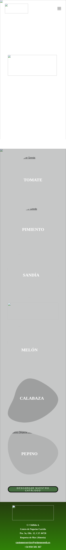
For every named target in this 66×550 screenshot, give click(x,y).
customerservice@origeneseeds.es (33, 542)
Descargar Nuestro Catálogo (33, 489)
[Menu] (59, 8)
